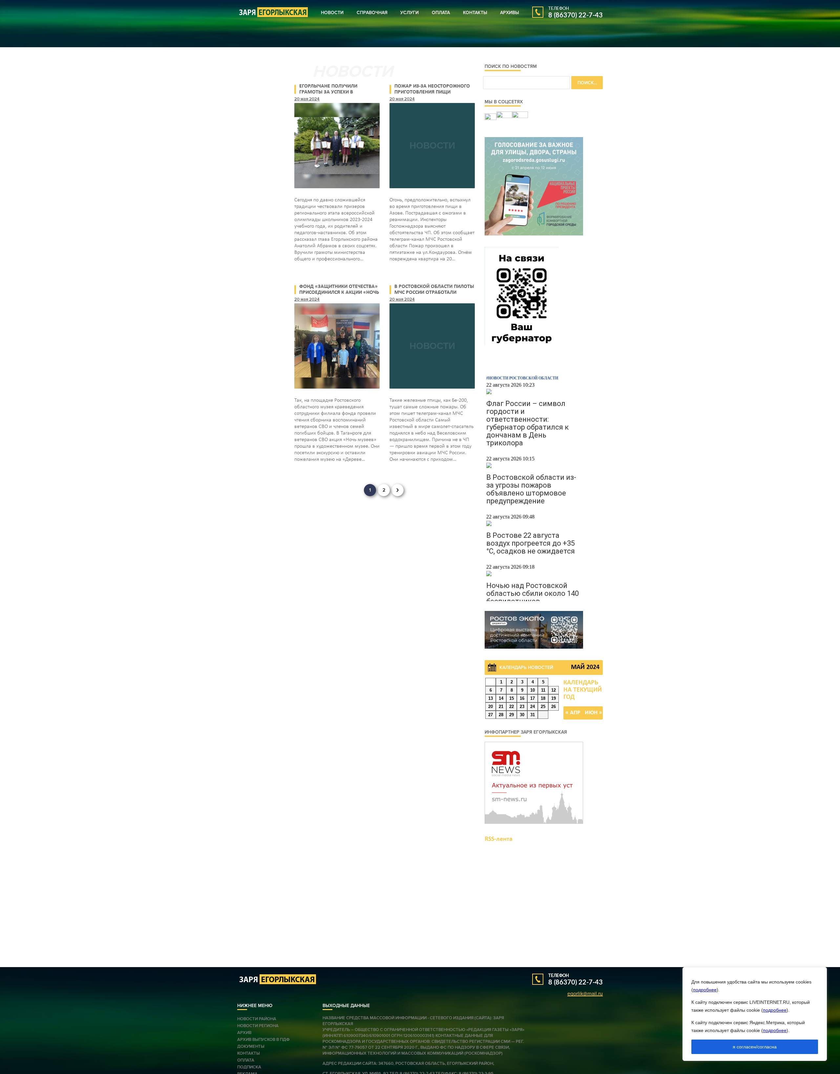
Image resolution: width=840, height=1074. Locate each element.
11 (543, 690)
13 (490, 698)
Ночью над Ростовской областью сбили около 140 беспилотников (532, 593)
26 (553, 706)
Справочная (372, 12)
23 (522, 706)
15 (511, 698)
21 (501, 706)
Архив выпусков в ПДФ (263, 1039)
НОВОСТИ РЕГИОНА (258, 1025)
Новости (332, 12)
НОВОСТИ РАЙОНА (256, 1019)
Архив (244, 1032)
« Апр (572, 713)
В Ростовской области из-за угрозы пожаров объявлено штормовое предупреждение (531, 489)
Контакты (475, 12)
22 (511, 706)
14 (501, 698)
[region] (754, 1014)
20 (490, 706)
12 (553, 690)
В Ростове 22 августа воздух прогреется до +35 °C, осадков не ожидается (530, 543)
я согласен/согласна (755, 1046)
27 (490, 714)
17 (532, 698)
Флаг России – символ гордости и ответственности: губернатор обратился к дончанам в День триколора (527, 423)
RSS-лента (499, 839)
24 (532, 706)
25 (543, 706)
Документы (250, 1046)
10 (532, 690)
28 (501, 714)
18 (543, 698)
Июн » (593, 713)
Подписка (249, 1067)
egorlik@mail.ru (585, 993)
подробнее (705, 989)
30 (522, 714)
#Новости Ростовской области (522, 378)
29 (511, 714)
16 (522, 698)
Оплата (441, 12)
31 (532, 714)
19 (553, 698)
